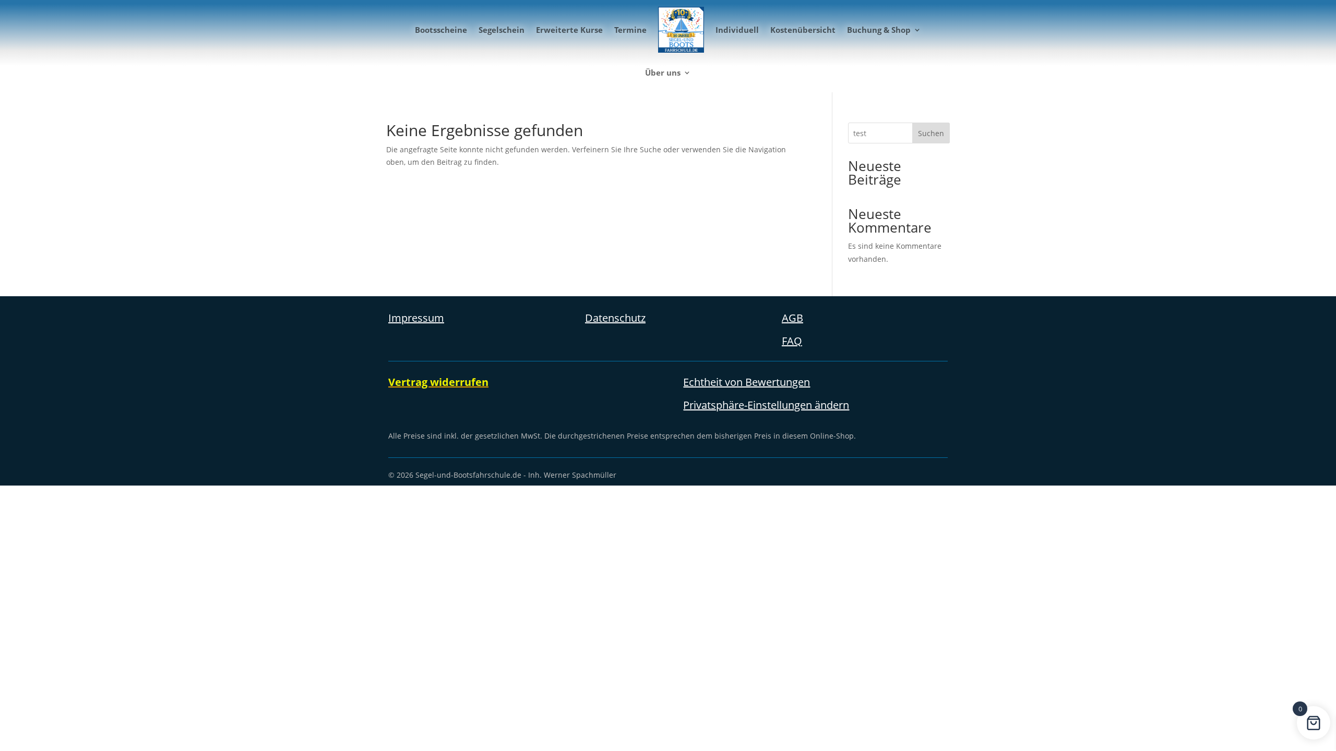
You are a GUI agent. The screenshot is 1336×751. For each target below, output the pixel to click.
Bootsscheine (441, 30)
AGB (792, 318)
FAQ (792, 341)
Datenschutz (615, 318)
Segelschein (501, 30)
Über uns (663, 72)
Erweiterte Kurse (569, 30)
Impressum (416, 318)
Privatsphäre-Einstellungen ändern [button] (766, 405)
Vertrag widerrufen (438, 382)
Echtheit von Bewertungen (746, 382)
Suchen (931, 133)
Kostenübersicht (803, 30)
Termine (630, 30)
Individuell (737, 30)
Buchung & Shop (879, 30)
